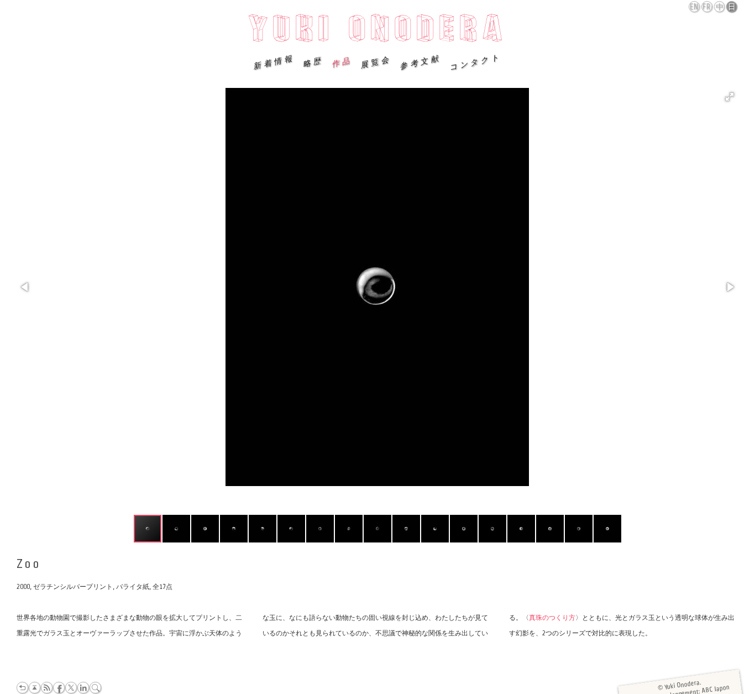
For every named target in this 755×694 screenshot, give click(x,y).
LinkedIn (83, 687)
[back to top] (34, 687)
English (695, 6)
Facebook (59, 687)
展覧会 (375, 62)
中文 (720, 7)
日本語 (732, 7)
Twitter (71, 687)
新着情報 (273, 61)
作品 (342, 62)
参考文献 (420, 61)
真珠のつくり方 (552, 617)
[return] (22, 687)
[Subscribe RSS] (47, 687)
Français (707, 6)
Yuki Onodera (377, 31)
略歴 (313, 62)
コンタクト (475, 61)
